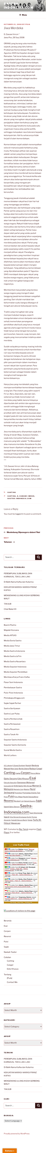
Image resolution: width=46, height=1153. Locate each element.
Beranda (7, 921)
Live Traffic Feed (21, 845)
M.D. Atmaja (28, 786)
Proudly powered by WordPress (17, 1133)
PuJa (27, 24)
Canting (11, 492)
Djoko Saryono (10, 778)
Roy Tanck (23, 829)
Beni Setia (14, 769)
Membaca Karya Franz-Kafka (17, 677)
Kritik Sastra (18, 786)
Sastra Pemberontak (13, 719)
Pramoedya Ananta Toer (31, 793)
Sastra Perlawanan (12, 724)
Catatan (7, 957)
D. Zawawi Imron (25, 496)
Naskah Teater (10, 952)
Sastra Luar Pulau (12, 714)
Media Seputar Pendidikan (15, 672)
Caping (17, 773)
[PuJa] (9, 978)
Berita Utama (24, 769)
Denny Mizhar (35, 773)
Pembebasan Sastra (13, 687)
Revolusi (17, 801)
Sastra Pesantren (11, 729)
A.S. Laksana (8, 765)
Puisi (11, 796)
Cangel (39, 769)
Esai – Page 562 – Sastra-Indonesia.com (21, 863)
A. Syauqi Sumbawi (18, 765)
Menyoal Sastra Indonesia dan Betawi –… (19, 850)
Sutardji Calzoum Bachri (19, 820)
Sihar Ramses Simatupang (18, 817)
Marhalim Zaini (19, 789)
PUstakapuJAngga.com (14, 698)
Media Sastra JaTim (12, 656)
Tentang (7, 974)
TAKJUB (7, 604)
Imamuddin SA (8, 786)
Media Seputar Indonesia (15, 667)
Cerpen (26, 772)
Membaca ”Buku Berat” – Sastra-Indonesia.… (19, 892)
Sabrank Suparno (30, 801)
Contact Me (12, 982)
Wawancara (15, 823)
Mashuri (27, 789)
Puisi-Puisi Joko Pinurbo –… (14, 855)
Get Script (13, 902)
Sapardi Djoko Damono (12, 807)
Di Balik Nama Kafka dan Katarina (18, 582)
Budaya (32, 768)
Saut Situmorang (36, 813)
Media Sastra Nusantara (14, 661)
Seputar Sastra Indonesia (15, 740)
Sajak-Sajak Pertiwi (12, 703)
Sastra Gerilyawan (12, 708)
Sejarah (7, 817)
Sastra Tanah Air (11, 734)
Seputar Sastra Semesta (15, 745)
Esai (32, 778)
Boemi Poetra (10, 625)
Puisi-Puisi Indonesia (13, 693)
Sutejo (30, 820)
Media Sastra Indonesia (14, 651)
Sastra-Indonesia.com (18, 5)
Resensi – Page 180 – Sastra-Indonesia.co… (19, 874)
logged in (19, 514)
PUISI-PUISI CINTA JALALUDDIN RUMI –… (19, 886)
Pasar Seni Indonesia (13, 682)
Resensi (9, 800)
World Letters (10, 755)
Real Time (20, 902)
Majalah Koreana (11, 630)
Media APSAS (10, 635)
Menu (24, 15)
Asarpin (28, 765)
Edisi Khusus (23, 778)
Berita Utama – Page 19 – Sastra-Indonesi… (19, 880)
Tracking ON (28, 902)
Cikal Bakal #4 (10, 609)
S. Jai (22, 801)
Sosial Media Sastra (13, 750)
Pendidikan (18, 793)
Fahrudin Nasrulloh (10, 782)
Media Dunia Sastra (12, 640)
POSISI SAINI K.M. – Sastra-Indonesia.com (18, 898)
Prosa (6, 797)
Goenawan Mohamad (25, 782)
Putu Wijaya (18, 797)
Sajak (39, 800)
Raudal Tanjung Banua (30, 797)
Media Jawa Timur (12, 646)
